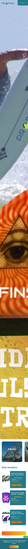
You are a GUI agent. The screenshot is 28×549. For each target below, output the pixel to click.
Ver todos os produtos (14, 533)
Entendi (14, 546)
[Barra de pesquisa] (19, 3)
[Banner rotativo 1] (14, 219)
